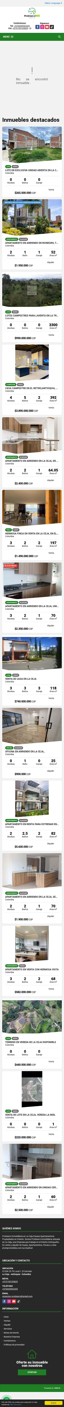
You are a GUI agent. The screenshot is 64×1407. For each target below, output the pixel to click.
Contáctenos (10, 1341)
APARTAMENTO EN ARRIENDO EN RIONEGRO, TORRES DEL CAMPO (32, 243)
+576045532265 (22, 26)
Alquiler (7, 1325)
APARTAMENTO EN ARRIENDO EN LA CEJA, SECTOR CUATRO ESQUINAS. (32, 897)
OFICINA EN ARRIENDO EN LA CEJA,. (25, 751)
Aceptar (53, 1403)
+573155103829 (20, 28)
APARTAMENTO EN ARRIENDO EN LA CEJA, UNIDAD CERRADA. (32, 606)
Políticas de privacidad (14, 1344)
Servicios (8, 1329)
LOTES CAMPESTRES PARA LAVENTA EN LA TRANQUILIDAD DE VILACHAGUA (32, 316)
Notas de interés (11, 1333)
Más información (15, 1404)
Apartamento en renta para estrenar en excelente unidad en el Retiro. (32, 824)
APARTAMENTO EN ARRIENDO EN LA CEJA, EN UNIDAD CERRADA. (32, 461)
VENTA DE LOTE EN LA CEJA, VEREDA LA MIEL (30, 1115)
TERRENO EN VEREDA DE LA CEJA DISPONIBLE (30, 1042)
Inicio (6, 1317)
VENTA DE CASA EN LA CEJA (20, 679)
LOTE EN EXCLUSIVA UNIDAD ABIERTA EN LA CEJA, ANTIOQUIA (32, 170)
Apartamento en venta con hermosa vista (32, 969)
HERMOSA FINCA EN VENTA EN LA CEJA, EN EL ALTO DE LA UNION (32, 533)
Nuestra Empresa (12, 1337)
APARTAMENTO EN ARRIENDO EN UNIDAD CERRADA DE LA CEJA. (32, 1187)
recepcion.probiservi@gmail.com (17, 1296)
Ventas (7, 1321)
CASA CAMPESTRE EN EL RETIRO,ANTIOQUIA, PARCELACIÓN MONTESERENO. (32, 388)
